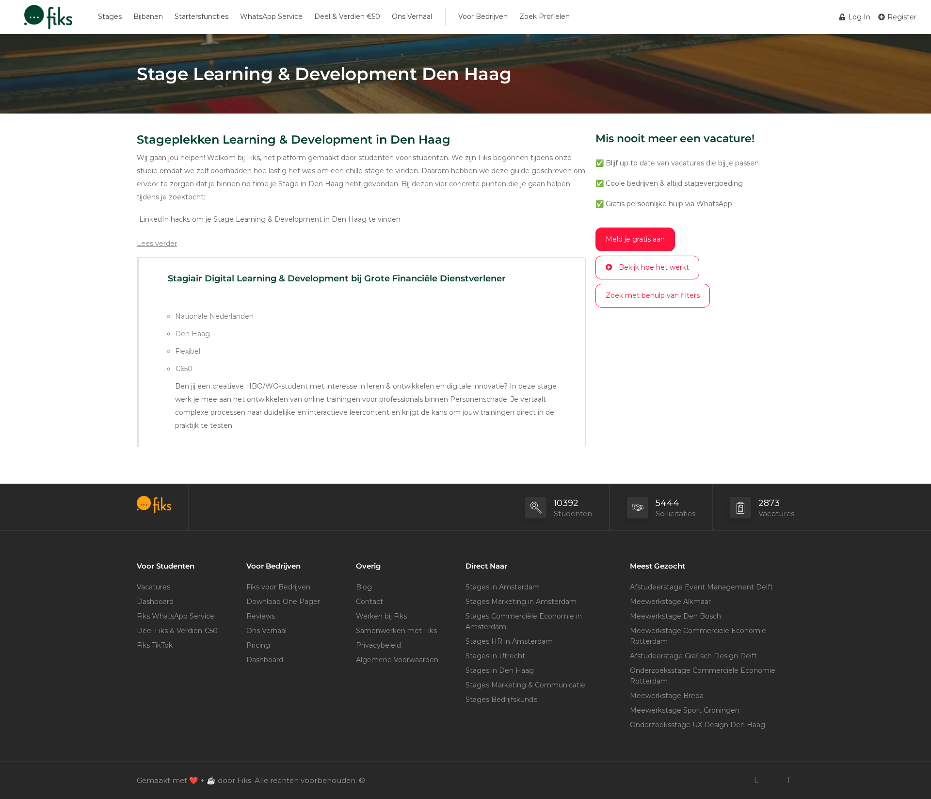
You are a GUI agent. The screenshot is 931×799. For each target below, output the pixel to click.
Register (900, 17)
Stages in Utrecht (495, 656)
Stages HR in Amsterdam (509, 641)
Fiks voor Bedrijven (278, 587)
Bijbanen (148, 16)
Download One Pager (283, 601)
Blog (364, 587)
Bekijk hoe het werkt (654, 267)
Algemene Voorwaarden (397, 659)
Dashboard (155, 601)
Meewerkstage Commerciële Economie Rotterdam (698, 636)
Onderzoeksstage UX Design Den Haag (697, 724)
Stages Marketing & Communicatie (525, 685)
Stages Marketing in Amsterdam (521, 601)
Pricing (258, 645)
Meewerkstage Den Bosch (675, 616)
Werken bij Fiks (381, 616)
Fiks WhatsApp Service (175, 616)
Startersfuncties (201, 16)
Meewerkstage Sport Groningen (684, 710)
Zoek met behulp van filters (653, 295)
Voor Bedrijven (483, 16)
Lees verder (157, 243)
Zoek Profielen (544, 16)
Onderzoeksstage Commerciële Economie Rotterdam (702, 675)
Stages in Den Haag (500, 670)
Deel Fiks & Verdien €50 (177, 630)
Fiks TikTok (155, 645)
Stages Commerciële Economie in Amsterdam (524, 621)
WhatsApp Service (271, 16)
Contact (369, 601)
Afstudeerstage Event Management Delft (701, 587)
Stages (110, 16)
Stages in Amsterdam (503, 587)
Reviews (260, 616)
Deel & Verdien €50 (347, 16)
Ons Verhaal (412, 16)
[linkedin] (756, 780)
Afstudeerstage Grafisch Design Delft (693, 656)
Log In (858, 17)
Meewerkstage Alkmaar (670, 601)
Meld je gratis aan (635, 239)
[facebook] (788, 780)
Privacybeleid (378, 645)
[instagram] (772, 780)
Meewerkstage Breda (667, 695)
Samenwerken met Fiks (396, 630)
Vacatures (153, 587)
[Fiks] (48, 21)
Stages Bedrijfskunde (502, 699)
